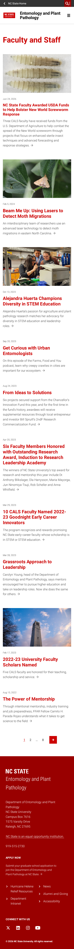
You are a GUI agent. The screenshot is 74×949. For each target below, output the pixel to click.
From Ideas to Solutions (27, 392)
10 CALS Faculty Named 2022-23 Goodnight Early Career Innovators (34, 517)
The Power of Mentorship (29, 699)
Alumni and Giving (55, 894)
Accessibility (51, 901)
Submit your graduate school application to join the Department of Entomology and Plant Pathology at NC (31, 870)
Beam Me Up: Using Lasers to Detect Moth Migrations (33, 213)
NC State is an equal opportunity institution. (35, 836)
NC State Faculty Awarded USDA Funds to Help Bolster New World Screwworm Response (36, 110)
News (47, 886)
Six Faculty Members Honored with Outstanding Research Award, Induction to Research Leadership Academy (34, 454)
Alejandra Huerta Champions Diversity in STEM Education (32, 301)
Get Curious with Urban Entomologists (26, 350)
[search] (67, 3)
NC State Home (17, 3)
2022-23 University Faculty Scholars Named (30, 662)
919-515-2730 (15, 846)
